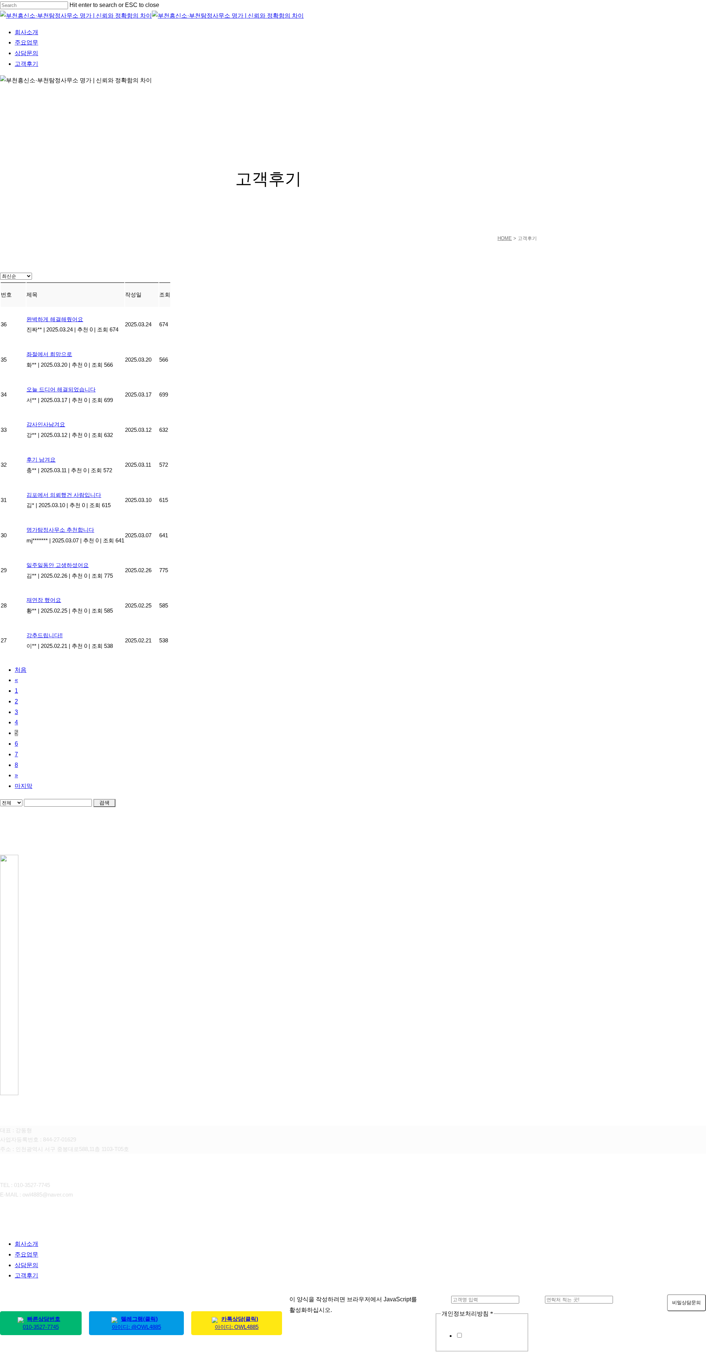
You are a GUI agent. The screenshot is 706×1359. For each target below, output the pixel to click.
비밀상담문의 (686, 1302)
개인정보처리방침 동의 (493, 1336)
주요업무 (26, 1254)
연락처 (534, 1299)
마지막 (23, 786)
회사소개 (26, 1244)
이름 (443, 1299)
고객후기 (26, 1275)
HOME (505, 238)
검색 (104, 803)
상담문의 (26, 1265)
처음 (20, 670)
